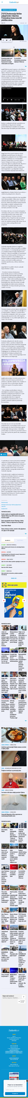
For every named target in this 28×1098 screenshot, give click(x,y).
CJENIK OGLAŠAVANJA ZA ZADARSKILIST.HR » (14, 1051)
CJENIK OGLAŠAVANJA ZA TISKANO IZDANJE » (14, 1052)
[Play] (3, 99)
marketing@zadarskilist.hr (15, 1048)
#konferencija (4, 502)
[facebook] (3, 40)
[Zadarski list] (14, 2)
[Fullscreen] (25, 99)
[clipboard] (10, 40)
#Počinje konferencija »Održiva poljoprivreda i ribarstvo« (11, 505)
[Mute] (11, 99)
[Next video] (7, 99)
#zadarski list (4, 508)
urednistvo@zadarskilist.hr (14, 1058)
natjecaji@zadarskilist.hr (14, 1050)
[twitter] (6, 40)
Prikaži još (13, 578)
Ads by (23, 101)
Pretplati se (15, 1093)
